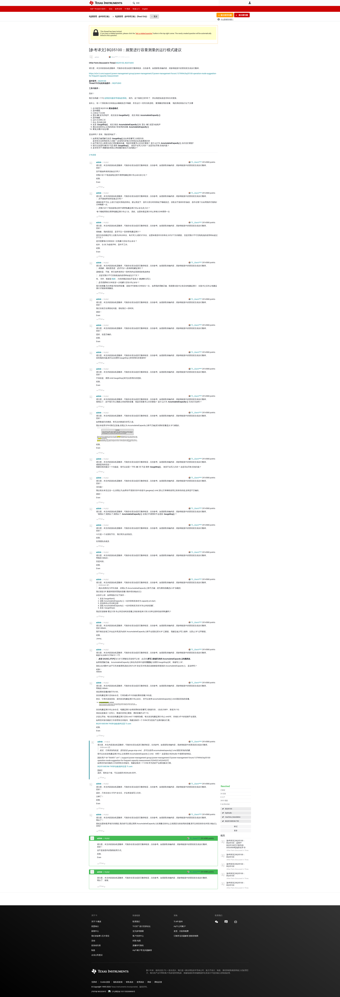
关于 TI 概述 (96, 921)
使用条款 (140, 982)
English (145, 9)
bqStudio (228, 813)
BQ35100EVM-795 (232, 821)
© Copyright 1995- (101, 987)
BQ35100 (228, 809)
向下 (104, 187)
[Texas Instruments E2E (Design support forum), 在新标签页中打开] (226, 923)
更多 (155, 16)
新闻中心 (95, 931)
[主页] (107, 3)
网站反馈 (158, 982)
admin (97, 57)
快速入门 (136, 9)
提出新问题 (243, 15)
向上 (97, 187)
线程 (114, 279)
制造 (93, 950)
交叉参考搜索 (138, 931)
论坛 (110, 9)
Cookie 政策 (105, 982)
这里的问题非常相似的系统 (115, 98)
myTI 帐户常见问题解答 (142, 950)
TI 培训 (127, 9)
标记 (235, 826)
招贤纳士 (95, 926)
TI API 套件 (178, 921)
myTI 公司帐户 (180, 926)
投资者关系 (96, 945)
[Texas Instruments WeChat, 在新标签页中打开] (216, 923)
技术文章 (118, 9)
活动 (93, 941)
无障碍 (94, 982)
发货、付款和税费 (181, 931)
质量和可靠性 (138, 945)
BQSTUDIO (129, 63)
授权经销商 (193, 936)
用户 (249, 2)
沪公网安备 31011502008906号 (123, 991)
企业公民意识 (97, 955)
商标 (149, 982)
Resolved (225, 786)
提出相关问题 (226, 15)
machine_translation (232, 817)
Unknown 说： (104, 585)
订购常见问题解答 (181, 936)
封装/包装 (137, 941)
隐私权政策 (118, 982)
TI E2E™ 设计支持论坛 (141, 926)
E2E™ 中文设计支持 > (98, 9)
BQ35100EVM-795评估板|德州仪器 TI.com (113, 724)
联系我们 (136, 921)
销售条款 (129, 982)
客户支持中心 (138, 936)
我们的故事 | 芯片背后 (100, 936)
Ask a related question (144, 33)
